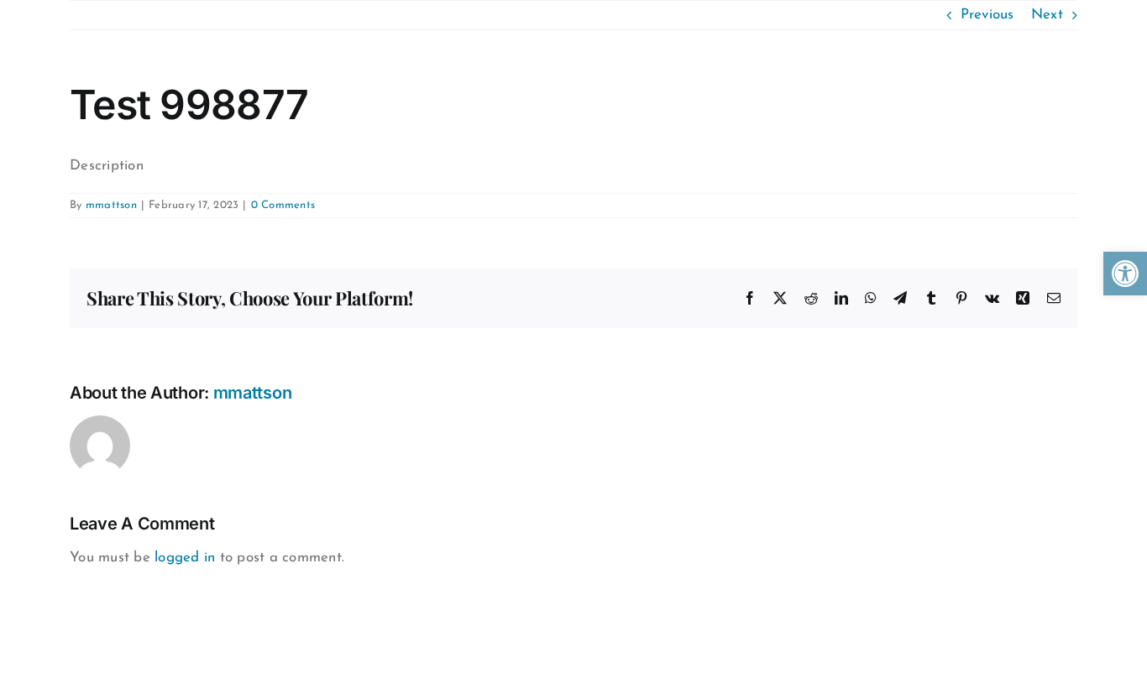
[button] (1125, 273)
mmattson (111, 205)
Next (1047, 15)
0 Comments (283, 205)
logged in (185, 557)
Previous (987, 15)
